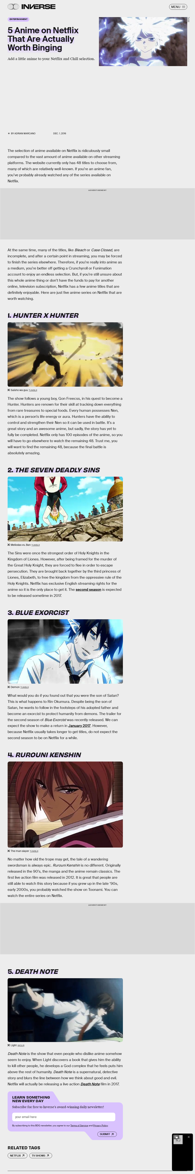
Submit (105, 1134)
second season (88, 589)
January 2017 (79, 725)
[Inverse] (38, 6)
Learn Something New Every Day (31, 1099)
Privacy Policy (100, 1125)
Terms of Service (79, 1125)
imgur (21, 1045)
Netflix (15, 1155)
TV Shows (38, 1155)
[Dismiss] (189, 1137)
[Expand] (176, 1137)
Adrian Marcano (24, 133)
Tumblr (189, 19)
